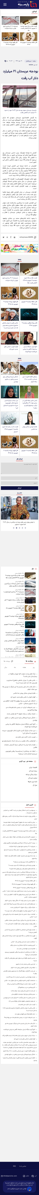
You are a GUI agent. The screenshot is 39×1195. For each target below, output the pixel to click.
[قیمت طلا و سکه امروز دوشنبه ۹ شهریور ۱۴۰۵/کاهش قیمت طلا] (28, 20)
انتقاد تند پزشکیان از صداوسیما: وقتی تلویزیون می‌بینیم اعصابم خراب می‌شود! (14, 634)
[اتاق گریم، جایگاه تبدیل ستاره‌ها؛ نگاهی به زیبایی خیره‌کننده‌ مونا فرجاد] (29, 338)
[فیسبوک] (11, 237)
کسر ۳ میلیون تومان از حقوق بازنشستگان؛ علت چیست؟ (20, 911)
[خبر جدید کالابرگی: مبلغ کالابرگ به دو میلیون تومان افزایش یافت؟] (30, 649)
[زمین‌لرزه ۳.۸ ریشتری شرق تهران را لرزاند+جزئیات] (10, 20)
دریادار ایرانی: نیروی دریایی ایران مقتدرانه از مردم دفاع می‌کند (18, 1036)
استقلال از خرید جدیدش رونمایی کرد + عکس (23, 942)
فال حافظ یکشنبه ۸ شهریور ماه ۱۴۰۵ (29, 451)
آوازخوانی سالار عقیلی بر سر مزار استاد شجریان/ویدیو (18, 741)
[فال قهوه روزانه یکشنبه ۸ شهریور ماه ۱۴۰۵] (10, 442)
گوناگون (34, 12)
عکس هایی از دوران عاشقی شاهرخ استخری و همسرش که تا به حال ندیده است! (10, 325)
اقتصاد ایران (33, 767)
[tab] (25, 528)
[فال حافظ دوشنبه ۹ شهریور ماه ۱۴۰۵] (28, 36)
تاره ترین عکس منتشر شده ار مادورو (25, 964)
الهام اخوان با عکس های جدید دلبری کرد (11, 348)
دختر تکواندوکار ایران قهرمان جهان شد (25, 1014)
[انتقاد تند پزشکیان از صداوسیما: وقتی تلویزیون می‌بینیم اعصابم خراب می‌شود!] (30, 632)
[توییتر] (3, 237)
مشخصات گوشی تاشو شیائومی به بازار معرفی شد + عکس (19, 981)
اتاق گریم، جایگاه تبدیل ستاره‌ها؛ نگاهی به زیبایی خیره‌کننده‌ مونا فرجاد (30, 349)
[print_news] (14, 237)
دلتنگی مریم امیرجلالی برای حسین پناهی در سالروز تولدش (10, 379)
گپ (36, 1176)
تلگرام (27, 1176)
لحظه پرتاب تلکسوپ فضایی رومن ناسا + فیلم (14, 642)
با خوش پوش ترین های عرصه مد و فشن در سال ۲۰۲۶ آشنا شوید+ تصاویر (19, 523)
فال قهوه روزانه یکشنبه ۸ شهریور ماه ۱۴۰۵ (10, 451)
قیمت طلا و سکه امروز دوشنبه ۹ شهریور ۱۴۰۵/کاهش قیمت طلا (28, 28)
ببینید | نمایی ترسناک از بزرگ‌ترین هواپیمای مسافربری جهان (14, 585)
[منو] (5, 4)
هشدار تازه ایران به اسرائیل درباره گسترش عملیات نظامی (20, 920)
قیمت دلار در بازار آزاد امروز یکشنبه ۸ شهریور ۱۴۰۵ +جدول (10, 429)
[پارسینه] (26, 4)
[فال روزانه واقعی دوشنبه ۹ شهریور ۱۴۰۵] (29, 314)
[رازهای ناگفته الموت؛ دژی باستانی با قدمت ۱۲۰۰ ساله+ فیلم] (29, 368)
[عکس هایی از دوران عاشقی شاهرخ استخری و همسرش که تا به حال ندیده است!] (10, 314)
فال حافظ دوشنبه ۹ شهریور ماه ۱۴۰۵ (28, 43)
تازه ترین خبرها (32, 782)
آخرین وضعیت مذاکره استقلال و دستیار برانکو (23, 945)
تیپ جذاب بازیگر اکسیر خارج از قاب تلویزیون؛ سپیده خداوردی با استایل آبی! (10, 404)
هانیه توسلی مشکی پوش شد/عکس (29, 428)
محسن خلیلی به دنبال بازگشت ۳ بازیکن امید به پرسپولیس (19, 998)
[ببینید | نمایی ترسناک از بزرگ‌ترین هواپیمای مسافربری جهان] (30, 584)
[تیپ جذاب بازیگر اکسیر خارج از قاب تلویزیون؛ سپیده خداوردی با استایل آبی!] (10, 392)
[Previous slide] (3, 508)
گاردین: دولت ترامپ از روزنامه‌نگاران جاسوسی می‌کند (21, 984)
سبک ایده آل (33, 771)
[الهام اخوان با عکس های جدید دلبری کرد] (10, 338)
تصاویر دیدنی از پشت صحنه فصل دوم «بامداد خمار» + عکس (18, 891)
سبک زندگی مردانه (31, 774)
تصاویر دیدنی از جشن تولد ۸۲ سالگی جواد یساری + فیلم (20, 901)
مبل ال (35, 785)
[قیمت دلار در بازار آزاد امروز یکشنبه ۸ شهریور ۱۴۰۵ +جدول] (10, 418)
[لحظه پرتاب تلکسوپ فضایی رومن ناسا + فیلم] (30, 641)
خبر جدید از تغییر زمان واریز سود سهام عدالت (23, 991)
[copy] (35, 237)
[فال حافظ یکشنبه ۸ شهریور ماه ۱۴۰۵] (29, 442)
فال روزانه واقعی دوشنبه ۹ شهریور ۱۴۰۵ (29, 324)
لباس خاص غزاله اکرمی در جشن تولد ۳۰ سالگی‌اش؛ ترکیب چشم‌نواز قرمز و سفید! (29, 404)
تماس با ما (22, 1166)
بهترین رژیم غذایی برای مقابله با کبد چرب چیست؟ (21, 865)
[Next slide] (35, 508)
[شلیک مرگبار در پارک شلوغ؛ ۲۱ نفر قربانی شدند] (30, 600)
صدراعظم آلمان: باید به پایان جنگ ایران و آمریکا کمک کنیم (19, 904)
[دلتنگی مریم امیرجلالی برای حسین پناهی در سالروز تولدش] (10, 368)
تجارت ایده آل (32, 778)
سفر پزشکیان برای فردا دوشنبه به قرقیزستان (23, 994)
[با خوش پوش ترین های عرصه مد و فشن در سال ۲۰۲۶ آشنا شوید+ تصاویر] (19, 508)
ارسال (19, 488)
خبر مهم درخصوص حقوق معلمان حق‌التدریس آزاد (22, 1001)
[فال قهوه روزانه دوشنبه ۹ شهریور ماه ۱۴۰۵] (10, 36)
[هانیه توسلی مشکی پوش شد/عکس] (29, 418)
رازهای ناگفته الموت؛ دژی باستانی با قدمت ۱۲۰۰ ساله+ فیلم (30, 379)
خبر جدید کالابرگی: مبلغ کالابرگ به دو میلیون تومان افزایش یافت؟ (14, 650)
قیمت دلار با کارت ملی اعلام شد (25, 737)
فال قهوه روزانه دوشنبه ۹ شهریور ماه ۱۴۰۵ (10, 43)
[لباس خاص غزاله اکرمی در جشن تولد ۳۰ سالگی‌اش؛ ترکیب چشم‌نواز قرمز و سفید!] (29, 392)
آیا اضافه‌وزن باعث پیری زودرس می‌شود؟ (24, 862)
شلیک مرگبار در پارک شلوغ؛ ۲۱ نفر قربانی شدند (14, 601)
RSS (14, 1166)
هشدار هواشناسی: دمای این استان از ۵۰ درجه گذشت (20, 977)
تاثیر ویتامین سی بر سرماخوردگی (26, 987)
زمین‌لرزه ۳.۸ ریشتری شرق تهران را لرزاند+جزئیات (10, 27)
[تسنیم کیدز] (19, 249)
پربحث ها (7, 661)
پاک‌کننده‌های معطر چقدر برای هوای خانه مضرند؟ (22, 869)
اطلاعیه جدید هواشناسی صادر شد (26, 949)
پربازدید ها (29, 661)
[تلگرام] (7, 237)
